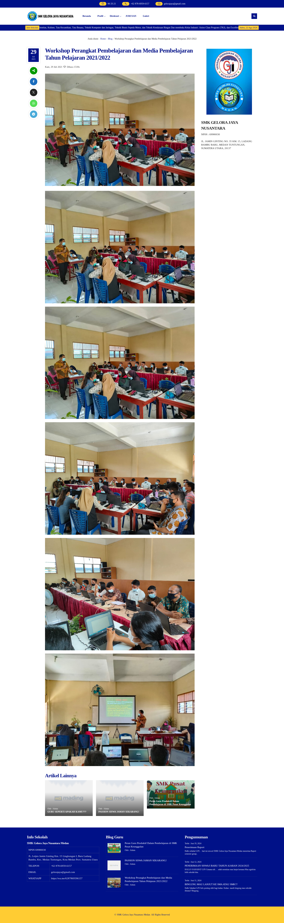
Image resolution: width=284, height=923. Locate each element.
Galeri (146, 16)
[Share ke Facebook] (33, 82)
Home (103, 39)
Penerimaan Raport (194, 847)
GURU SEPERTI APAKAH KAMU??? (66, 812)
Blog (110, 39)
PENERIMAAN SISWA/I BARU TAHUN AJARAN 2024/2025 (217, 865)
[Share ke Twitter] (33, 92)
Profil (100, 16)
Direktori (114, 16)
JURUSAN (131, 16)
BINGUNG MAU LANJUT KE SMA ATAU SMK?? (211, 884)
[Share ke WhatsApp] (33, 103)
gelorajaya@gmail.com (174, 3)
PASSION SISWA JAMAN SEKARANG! (118, 812)
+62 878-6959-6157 (140, 3)
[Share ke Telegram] (33, 114)
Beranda (87, 16)
